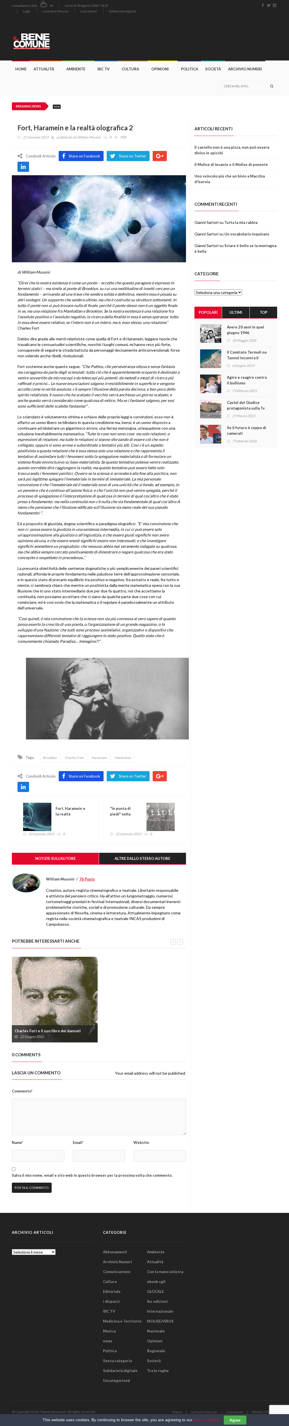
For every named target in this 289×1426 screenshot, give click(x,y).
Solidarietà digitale (122, 11)
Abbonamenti (115, 1252)
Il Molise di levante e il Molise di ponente (231, 164)
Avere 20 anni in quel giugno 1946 (245, 330)
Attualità (44, 69)
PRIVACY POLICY (264, 1412)
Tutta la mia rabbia (240, 222)
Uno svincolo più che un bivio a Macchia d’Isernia (229, 179)
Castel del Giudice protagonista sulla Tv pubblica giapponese (246, 408)
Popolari (208, 312)
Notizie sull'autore (55, 858)
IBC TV (103, 69)
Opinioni (160, 69)
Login (27, 11)
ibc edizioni (157, 1301)
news (107, 1341)
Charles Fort (74, 758)
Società (213, 69)
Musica (109, 1331)
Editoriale (112, 1291)
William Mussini (89, 137)
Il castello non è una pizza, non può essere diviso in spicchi (232, 150)
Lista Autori (88, 11)
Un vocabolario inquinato (246, 234)
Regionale (156, 1351)
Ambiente (75, 69)
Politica (189, 69)
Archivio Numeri (245, 69)
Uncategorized (116, 1380)
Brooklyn (50, 758)
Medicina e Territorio (122, 1321)
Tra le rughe (158, 1370)
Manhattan (123, 758)
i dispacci (111, 1301)
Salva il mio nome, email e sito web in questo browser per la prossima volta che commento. (92, 1175)
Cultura (130, 69)
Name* (17, 1142)
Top (263, 312)
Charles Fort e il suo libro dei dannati (48, 1031)
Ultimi (235, 312)
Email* (78, 1142)
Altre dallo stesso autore (142, 858)
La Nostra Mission (56, 11)
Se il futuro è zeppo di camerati (246, 430)
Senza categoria (117, 1360)
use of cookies (206, 1420)
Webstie (141, 1142)
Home (21, 69)
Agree (235, 1420)
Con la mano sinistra (165, 1271)
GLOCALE (155, 1291)
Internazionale (160, 1311)
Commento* (22, 1091)
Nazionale (156, 1331)
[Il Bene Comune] (44, 38)
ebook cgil (156, 1281)
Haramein (99, 758)
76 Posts (87, 879)
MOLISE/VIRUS (160, 1321)
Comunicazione (116, 1271)
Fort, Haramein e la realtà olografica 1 (70, 814)
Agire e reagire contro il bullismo (247, 380)
